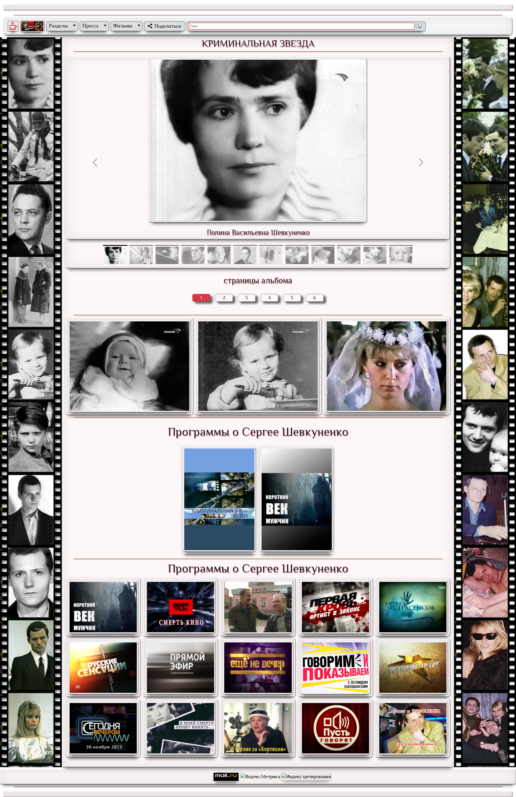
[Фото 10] (375, 245)
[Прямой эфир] (180, 667)
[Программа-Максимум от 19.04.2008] (258, 607)
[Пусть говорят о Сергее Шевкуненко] (335, 728)
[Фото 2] (167, 245)
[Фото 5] (245, 245)
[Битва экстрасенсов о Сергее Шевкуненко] (413, 607)
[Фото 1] (141, 245)
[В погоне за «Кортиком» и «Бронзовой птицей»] (258, 728)
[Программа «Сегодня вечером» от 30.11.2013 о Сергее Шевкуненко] (103, 728)
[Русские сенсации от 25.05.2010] (103, 667)
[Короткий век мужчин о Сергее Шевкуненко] (103, 607)
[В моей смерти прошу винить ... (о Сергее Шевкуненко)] (180, 728)
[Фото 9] (349, 245)
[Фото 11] (401, 245)
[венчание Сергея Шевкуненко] (386, 366)
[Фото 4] (219, 245)
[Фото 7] (297, 245)
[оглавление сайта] (32, 26)
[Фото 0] (115, 245)
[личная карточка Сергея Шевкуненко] (258, 366)
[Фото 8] (323, 245)
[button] (61, 26)
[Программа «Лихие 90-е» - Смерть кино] (180, 607)
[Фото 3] (193, 245)
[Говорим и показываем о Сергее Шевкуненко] (335, 667)
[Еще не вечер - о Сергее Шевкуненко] (258, 667)
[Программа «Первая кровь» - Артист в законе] (335, 607)
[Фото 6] (271, 245)
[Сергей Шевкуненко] (129, 366)
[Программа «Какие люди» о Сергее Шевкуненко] (413, 667)
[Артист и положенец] (413, 728)
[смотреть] (219, 500)
